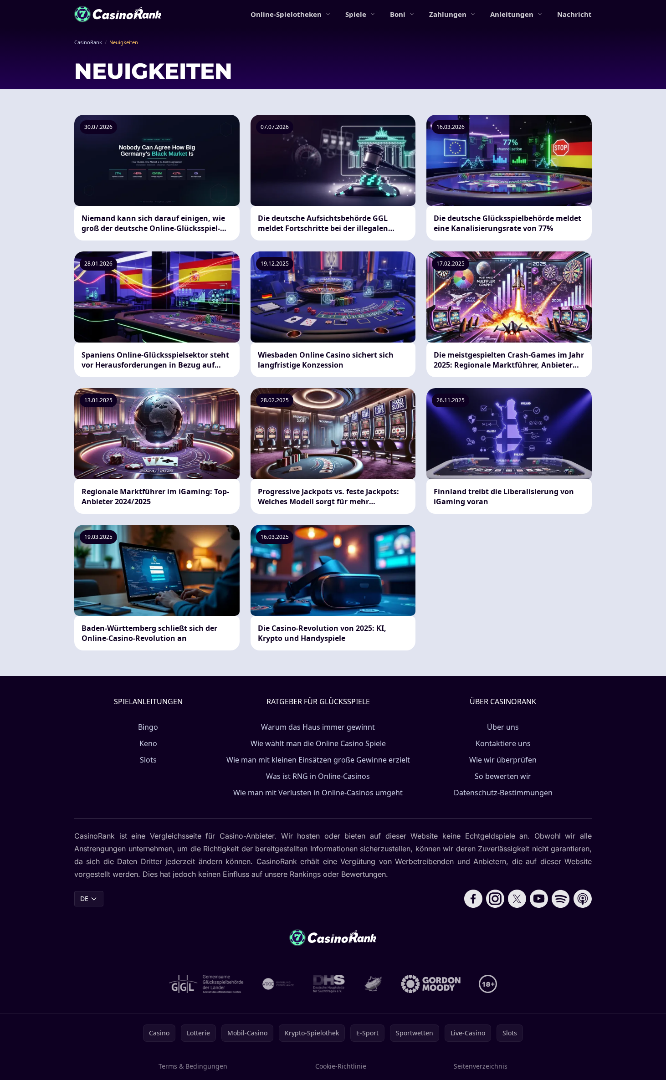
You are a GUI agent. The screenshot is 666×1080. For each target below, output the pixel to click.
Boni (397, 14)
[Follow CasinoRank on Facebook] (473, 899)
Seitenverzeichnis (480, 1066)
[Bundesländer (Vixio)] (278, 984)
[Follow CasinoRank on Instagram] (495, 899)
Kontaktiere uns (503, 743)
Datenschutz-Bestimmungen (503, 793)
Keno (148, 743)
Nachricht (574, 14)
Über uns (503, 727)
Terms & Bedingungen (193, 1066)
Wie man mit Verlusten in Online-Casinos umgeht (318, 793)
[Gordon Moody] (431, 984)
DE (84, 898)
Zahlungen (447, 14)
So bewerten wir (503, 776)
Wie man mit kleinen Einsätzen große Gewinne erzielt (318, 760)
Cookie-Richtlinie (340, 1066)
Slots (148, 760)
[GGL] (206, 984)
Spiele (355, 14)
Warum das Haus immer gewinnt (318, 727)
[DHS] (329, 984)
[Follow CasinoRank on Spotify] (561, 899)
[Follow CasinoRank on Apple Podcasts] (583, 899)
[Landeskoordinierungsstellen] (373, 984)
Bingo (148, 727)
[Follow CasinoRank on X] (517, 899)
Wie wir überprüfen (503, 760)
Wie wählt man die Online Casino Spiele (318, 743)
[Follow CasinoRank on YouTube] (539, 899)
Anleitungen (511, 14)
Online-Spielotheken (286, 14)
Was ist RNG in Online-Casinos (318, 776)
